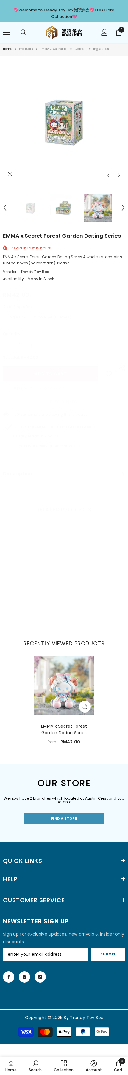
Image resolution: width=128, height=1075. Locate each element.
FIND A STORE (64, 818)
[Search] (23, 32)
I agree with (21, 387)
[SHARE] (120, 368)
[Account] (104, 32)
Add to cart (51, 374)
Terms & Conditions (49, 388)
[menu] (6, 32)
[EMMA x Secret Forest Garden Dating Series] (64, 685)
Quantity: (12, 333)
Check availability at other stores (44, 445)
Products (26, 49)
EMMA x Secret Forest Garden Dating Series (64, 729)
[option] (64, 120)
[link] (108, 373)
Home (7, 49)
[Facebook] (8, 977)
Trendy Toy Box (35, 271)
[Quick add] (85, 707)
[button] (108, 175)
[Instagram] (24, 977)
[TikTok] (40, 977)
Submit (107, 954)
